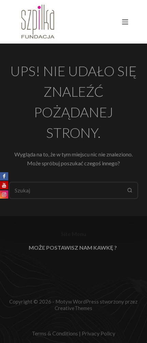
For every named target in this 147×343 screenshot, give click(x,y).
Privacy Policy (98, 333)
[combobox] (66, 190)
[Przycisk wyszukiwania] (129, 190)
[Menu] (126, 22)
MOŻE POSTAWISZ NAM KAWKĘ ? (73, 247)
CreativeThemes (73, 308)
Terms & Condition (54, 333)
